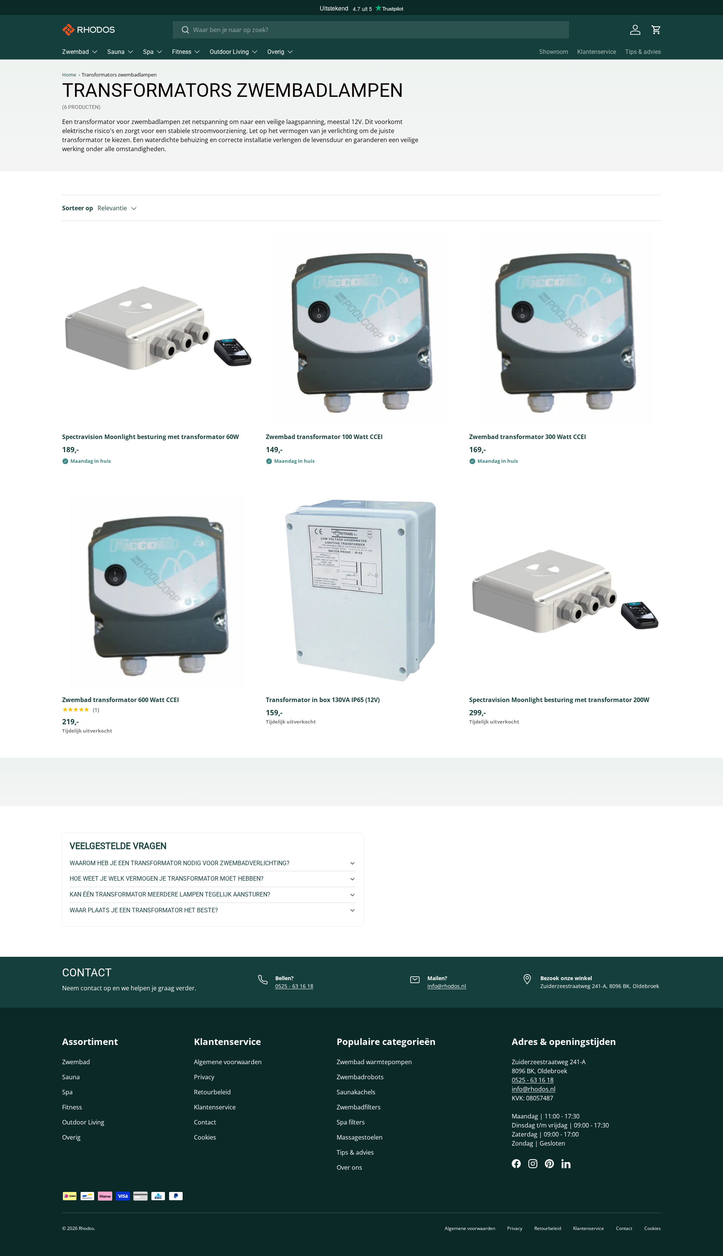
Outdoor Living (229, 51)
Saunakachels (356, 1092)
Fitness (181, 51)
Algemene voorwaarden (228, 1062)
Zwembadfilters (359, 1107)
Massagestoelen (360, 1137)
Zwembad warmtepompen (374, 1062)
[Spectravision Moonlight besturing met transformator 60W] (158, 329)
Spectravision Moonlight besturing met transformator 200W (559, 700)
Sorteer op (77, 208)
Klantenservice (596, 51)
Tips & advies (643, 51)
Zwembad (75, 51)
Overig (275, 51)
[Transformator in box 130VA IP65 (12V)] (362, 592)
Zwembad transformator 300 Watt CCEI (527, 437)
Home (69, 75)
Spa (148, 51)
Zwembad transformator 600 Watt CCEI (120, 700)
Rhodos (86, 1228)
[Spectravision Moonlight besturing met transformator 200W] (565, 592)
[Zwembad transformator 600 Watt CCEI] (158, 592)
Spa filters (351, 1122)
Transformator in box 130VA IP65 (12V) (323, 700)
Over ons (349, 1167)
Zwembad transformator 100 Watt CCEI (324, 437)
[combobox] (371, 29)
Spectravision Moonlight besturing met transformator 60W (150, 437)
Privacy (204, 1077)
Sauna (116, 51)
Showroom (553, 51)
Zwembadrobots (360, 1077)
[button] (656, 29)
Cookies (205, 1137)
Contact (205, 1122)
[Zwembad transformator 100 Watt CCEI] (362, 329)
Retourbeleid (212, 1092)
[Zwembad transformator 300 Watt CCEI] (565, 329)
